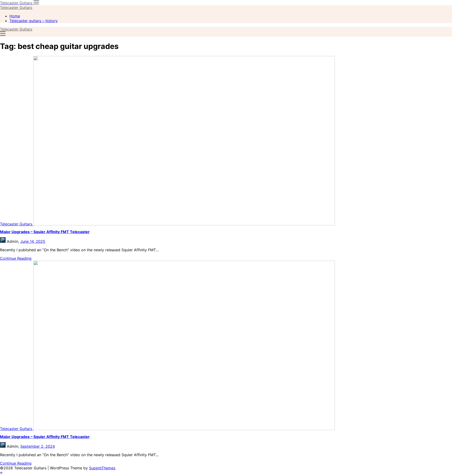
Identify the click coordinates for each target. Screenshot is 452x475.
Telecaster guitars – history (33, 20)
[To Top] (1, 472)
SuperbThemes (102, 468)
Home (14, 16)
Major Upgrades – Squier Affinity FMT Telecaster (45, 231)
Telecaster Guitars (16, 7)
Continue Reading (16, 258)
